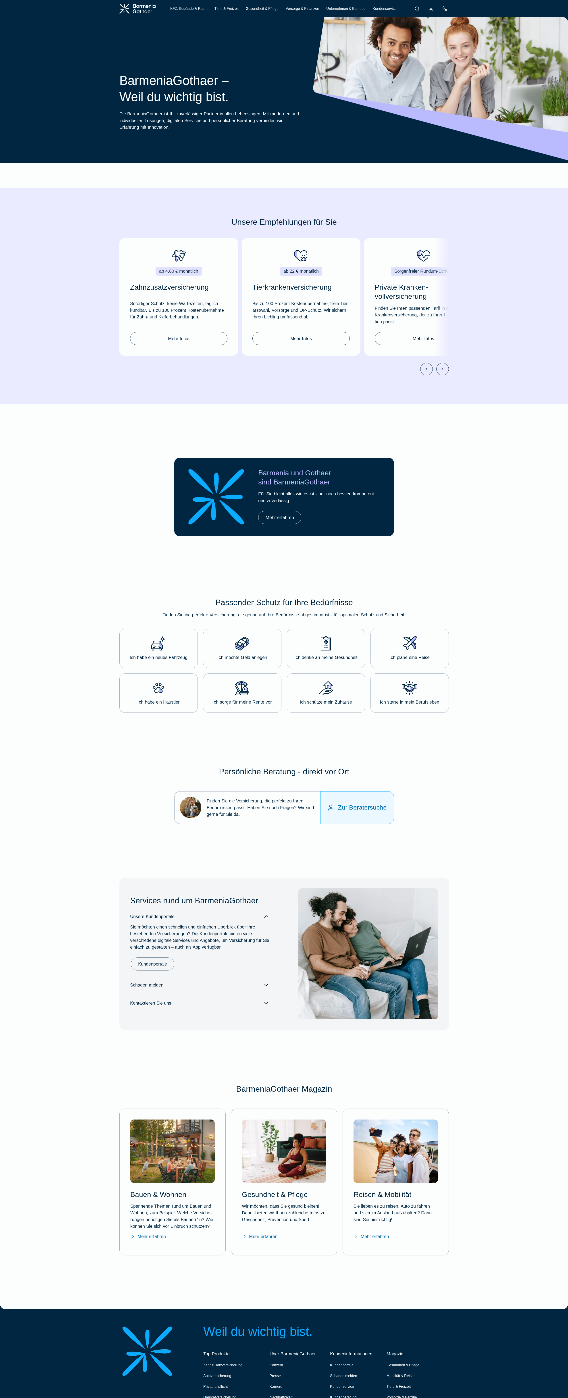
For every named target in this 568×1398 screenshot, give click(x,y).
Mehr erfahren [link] (280, 517)
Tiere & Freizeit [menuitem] (226, 8)
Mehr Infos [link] (178, 338)
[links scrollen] (426, 369)
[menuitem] (417, 9)
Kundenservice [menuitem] (385, 8)
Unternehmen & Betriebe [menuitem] (346, 8)
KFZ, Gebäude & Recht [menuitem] (188, 8)
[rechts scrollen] (442, 369)
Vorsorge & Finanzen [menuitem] (302, 8)
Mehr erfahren (151, 1236)
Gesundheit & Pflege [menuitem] (262, 8)
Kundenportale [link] (152, 964)
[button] (158, 648)
